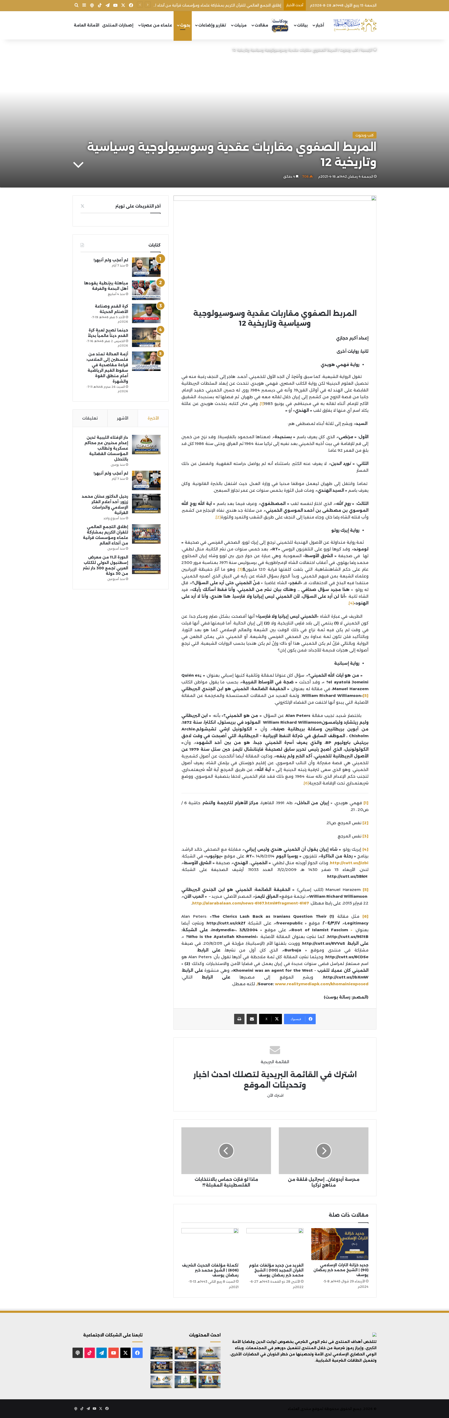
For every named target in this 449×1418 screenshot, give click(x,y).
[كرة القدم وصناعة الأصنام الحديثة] (146, 313)
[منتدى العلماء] (355, 25)
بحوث (185, 25)
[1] (262, 403)
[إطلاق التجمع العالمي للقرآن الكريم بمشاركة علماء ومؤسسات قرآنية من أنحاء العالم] (146, 534)
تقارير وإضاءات (212, 25)
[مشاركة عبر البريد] (252, 1019)
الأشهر (122, 418)
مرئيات (240, 25)
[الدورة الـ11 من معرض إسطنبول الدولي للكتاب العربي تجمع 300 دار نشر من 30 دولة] (146, 564)
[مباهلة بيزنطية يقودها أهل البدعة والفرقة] (146, 290)
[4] (351, 603)
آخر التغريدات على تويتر (138, 206)
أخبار (320, 25)
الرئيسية (367, 50)
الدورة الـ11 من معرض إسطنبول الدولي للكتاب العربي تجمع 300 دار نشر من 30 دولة (214, 5)
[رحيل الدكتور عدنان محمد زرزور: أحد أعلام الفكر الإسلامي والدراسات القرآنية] (146, 503)
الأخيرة (153, 418)
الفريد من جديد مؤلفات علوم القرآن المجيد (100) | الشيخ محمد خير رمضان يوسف (276, 1270)
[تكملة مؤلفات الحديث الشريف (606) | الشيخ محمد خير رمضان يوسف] (210, 1244)
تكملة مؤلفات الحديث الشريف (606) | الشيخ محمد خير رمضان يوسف (210, 1270)
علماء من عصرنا (156, 25)
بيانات (302, 25)
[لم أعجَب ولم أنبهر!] (146, 267)
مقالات (261, 25)
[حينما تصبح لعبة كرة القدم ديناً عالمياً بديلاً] (146, 337)
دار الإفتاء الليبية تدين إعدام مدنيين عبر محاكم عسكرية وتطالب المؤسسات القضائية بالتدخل (106, 448)
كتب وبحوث (349, 50)
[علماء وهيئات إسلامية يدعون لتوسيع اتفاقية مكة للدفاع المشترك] (210, 1382)
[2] (218, 517)
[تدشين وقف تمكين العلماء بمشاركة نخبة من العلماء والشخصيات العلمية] (161, 1367)
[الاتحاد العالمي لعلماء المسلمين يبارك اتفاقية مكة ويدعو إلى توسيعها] (186, 1382)
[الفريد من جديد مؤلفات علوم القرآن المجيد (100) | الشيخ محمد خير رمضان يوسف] (274, 1244)
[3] (240, 569)
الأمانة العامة (86, 25)
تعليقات (90, 418)
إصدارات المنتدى (117, 25)
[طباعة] (239, 1019)
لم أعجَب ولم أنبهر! (111, 260)
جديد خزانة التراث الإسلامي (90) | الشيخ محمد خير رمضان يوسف (340, 1270)
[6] (306, 783)
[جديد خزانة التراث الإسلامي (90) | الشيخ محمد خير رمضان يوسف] (339, 1244)
